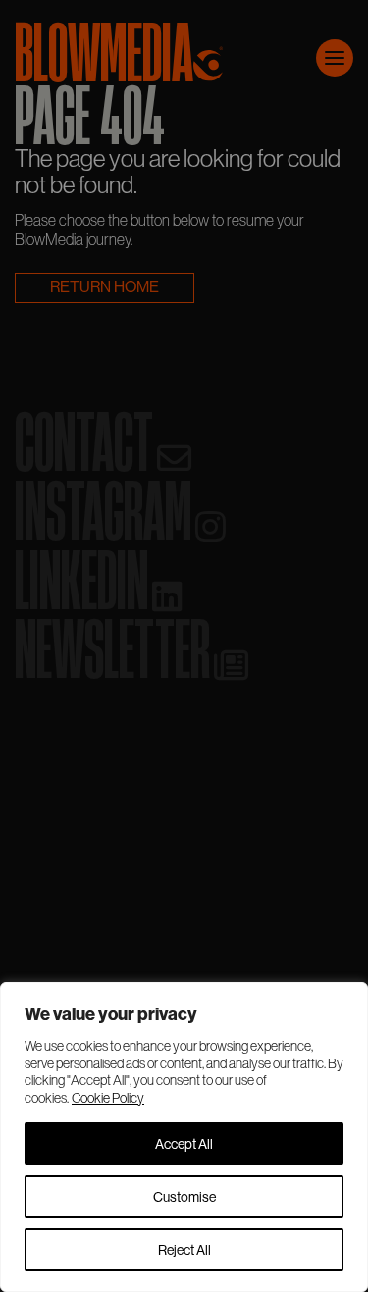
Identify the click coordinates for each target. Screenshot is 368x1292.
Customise (184, 1197)
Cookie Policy (108, 1098)
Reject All (184, 1250)
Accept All (184, 1144)
